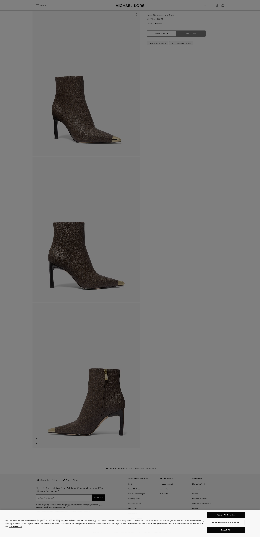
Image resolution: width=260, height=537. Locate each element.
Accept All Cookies (226, 515)
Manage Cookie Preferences (225, 522)
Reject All (225, 530)
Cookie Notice (15, 526)
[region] (130, 523)
